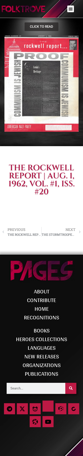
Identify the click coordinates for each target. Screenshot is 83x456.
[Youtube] (48, 421)
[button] (70, 9)
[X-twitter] (22, 408)
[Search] (70, 388)
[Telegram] (9, 408)
